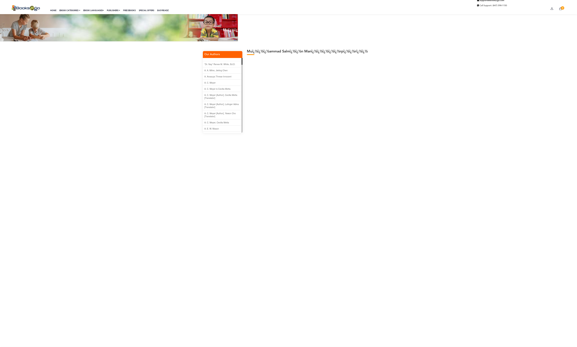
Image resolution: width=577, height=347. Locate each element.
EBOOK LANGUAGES (93, 10)
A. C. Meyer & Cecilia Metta (217, 88)
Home (53, 10)
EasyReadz (163, 10)
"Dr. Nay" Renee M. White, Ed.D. (219, 64)
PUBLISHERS (113, 10)
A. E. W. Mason (211, 128)
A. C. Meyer (210, 82)
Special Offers (146, 10)
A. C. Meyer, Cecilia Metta (216, 122)
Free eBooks (129, 10)
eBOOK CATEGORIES (69, 10)
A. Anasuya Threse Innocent (217, 76)
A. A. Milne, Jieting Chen (216, 70)
